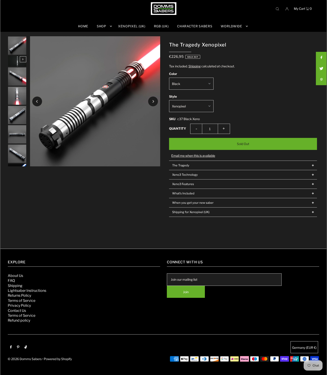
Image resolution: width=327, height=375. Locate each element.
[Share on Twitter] (321, 68)
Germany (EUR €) (304, 347)
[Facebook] (11, 347)
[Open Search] (277, 8)
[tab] (243, 165)
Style (173, 96)
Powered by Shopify (58, 359)
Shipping (194, 66)
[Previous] (37, 101)
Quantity (177, 128)
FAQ (11, 280)
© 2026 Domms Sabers (25, 359)
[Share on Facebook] (321, 57)
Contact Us (17, 310)
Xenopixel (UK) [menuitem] (131, 26)
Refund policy (19, 320)
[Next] (153, 101)
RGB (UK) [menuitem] (161, 26)
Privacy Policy (19, 305)
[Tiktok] (25, 347)
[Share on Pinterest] (321, 79)
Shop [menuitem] (101, 26)
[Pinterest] (18, 347)
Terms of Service (21, 300)
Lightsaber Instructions (27, 290)
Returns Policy (19, 295)
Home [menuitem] (83, 26)
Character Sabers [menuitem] (194, 26)
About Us (15, 276)
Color (173, 74)
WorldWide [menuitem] (231, 26)
